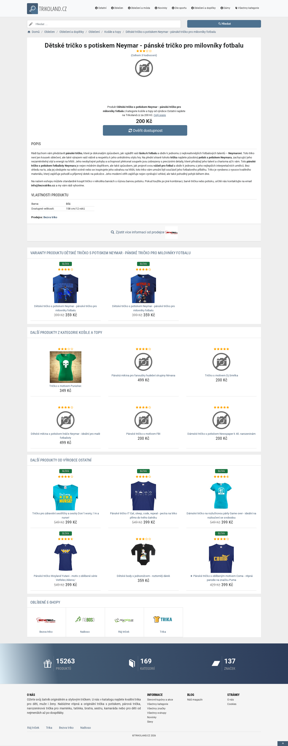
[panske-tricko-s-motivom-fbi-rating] (143, 407)
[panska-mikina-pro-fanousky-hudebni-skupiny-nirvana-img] (143, 361)
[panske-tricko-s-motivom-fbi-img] (143, 420)
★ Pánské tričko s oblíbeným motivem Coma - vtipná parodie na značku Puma (221, 578)
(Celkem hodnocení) (144, 55)
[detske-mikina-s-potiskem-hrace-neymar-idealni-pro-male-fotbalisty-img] (66, 420)
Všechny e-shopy (156, 712)
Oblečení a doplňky (205, 8)
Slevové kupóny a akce (160, 699)
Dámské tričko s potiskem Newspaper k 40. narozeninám (221, 433)
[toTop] (282, 743)
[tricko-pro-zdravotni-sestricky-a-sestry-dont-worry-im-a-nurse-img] (66, 494)
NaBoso (85, 727)
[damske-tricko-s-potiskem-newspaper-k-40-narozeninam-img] (221, 420)
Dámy (226, 8)
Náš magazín (195, 699)
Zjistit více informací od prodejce (140, 232)
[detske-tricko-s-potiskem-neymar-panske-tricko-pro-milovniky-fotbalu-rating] (66, 269)
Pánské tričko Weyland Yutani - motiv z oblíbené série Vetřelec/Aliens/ (65, 578)
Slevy (150, 721)
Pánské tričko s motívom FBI (143, 433)
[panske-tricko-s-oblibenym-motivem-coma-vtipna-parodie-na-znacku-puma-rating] (221, 539)
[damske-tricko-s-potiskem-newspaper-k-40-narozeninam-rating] (221, 407)
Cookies (231, 704)
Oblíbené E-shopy (45, 602)
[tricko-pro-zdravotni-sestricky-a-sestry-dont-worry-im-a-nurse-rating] (66, 477)
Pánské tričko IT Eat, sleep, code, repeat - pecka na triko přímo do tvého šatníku (143, 515)
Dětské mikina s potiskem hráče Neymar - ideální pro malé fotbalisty (65, 436)
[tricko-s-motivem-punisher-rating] (66, 349)
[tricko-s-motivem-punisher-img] (66, 367)
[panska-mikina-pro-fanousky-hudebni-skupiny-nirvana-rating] (143, 349)
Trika (49, 727)
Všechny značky (156, 708)
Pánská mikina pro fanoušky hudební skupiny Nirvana (143, 375)
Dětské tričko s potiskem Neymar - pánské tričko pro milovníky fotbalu (65, 308)
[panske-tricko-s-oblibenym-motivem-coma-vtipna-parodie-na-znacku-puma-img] (221, 557)
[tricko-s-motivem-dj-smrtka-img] (221, 361)
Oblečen (118, 8)
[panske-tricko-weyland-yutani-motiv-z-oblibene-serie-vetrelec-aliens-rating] (66, 539)
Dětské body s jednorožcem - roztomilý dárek (143, 576)
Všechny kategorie (248, 8)
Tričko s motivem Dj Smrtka (221, 375)
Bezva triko (50, 217)
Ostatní (102, 8)
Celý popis (160, 115)
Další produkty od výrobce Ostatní (61, 460)
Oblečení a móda (140, 8)
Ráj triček (33, 727)
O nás (230, 699)
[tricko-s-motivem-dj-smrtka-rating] (221, 349)
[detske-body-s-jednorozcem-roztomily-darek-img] (143, 557)
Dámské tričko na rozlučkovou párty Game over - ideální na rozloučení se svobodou (221, 515)
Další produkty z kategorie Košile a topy (66, 332)
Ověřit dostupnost (148, 130)
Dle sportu (181, 8)
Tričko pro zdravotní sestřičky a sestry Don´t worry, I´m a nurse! (65, 515)
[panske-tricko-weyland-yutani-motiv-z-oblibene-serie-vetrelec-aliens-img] (66, 557)
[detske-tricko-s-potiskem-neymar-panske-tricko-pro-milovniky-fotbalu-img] (66, 287)
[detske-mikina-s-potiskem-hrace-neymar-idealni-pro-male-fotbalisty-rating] (66, 407)
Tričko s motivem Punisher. (65, 386)
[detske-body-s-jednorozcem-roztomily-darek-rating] (143, 539)
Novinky (162, 8)
